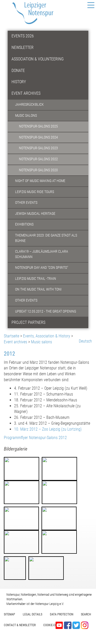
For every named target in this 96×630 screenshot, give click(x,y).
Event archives (26, 93)
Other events (26, 202)
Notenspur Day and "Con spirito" (41, 267)
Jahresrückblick (29, 104)
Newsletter (23, 47)
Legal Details (32, 614)
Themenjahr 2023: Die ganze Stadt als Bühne (46, 238)
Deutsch (85, 341)
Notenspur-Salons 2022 (38, 159)
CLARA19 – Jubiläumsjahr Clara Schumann (41, 254)
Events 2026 (23, 36)
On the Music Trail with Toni (38, 289)
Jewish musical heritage (35, 213)
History (19, 81)
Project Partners (28, 322)
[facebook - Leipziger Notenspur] (68, 625)
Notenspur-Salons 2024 (38, 137)
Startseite (11, 336)
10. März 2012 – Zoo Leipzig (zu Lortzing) (48, 429)
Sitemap (9, 614)
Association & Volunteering (38, 59)
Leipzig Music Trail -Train (35, 278)
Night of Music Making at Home (40, 181)
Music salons (26, 115)
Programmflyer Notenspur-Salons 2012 (35, 437)
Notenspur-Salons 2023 (38, 148)
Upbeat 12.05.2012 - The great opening (45, 311)
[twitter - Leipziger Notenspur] (76, 625)
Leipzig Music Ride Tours (34, 192)
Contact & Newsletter (20, 625)
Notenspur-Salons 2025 (38, 126)
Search (86, 614)
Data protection (61, 614)
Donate (18, 70)
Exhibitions (24, 224)
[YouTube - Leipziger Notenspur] (60, 625)
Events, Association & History (46, 336)
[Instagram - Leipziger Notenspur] (84, 625)
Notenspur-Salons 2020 (38, 170)
